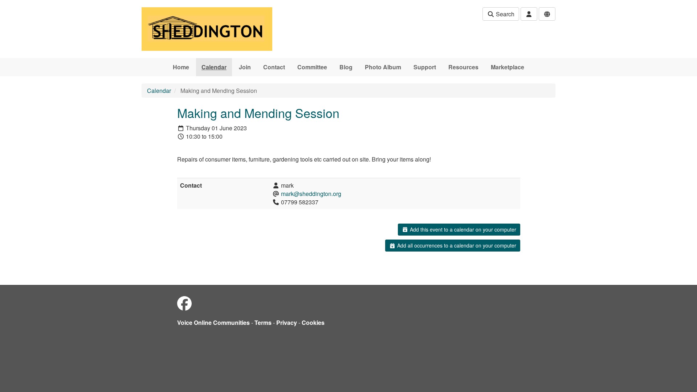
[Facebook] (184, 303)
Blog (345, 67)
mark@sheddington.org (311, 193)
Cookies (313, 322)
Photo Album (383, 67)
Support (424, 67)
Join (245, 67)
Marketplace (507, 67)
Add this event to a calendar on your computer (462, 229)
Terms (263, 322)
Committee (312, 67)
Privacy (286, 322)
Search (504, 14)
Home (181, 67)
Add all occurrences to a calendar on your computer (456, 245)
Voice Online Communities (213, 322)
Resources (463, 67)
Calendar (214, 67)
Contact (274, 67)
